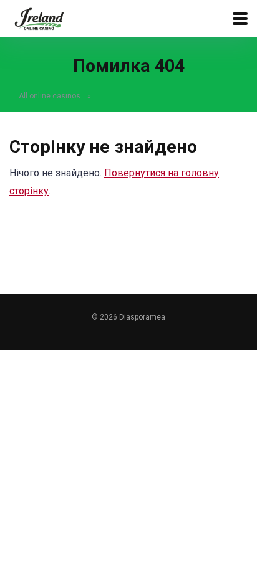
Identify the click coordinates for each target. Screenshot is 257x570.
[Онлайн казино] (39, 17)
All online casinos (49, 96)
